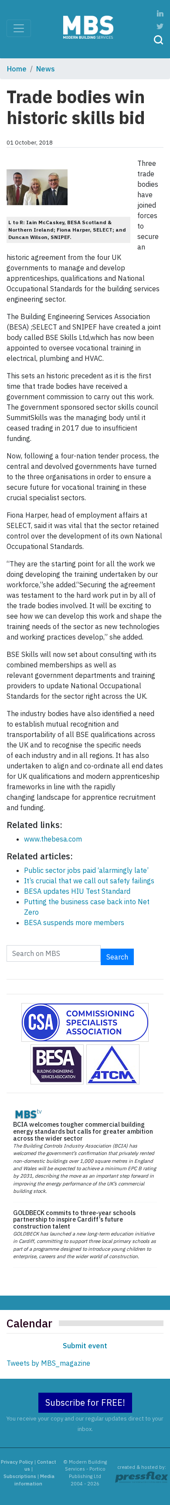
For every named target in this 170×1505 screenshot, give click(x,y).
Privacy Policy (17, 1462)
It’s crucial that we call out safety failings (89, 880)
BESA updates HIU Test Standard (77, 891)
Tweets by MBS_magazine (48, 1363)
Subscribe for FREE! (85, 1402)
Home (17, 68)
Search (117, 957)
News (45, 68)
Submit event (85, 1345)
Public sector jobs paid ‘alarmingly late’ (86, 870)
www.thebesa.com (53, 839)
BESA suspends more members (74, 922)
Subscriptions (19, 1476)
